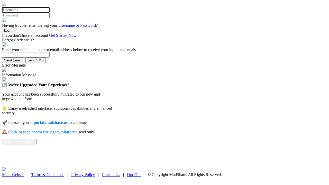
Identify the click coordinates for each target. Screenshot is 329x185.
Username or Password (77, 25)
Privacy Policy (83, 174)
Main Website (13, 174)
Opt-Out (134, 174)
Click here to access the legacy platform (42, 132)
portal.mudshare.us (51, 122)
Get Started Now (62, 35)
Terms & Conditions (47, 174)
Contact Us (111, 174)
